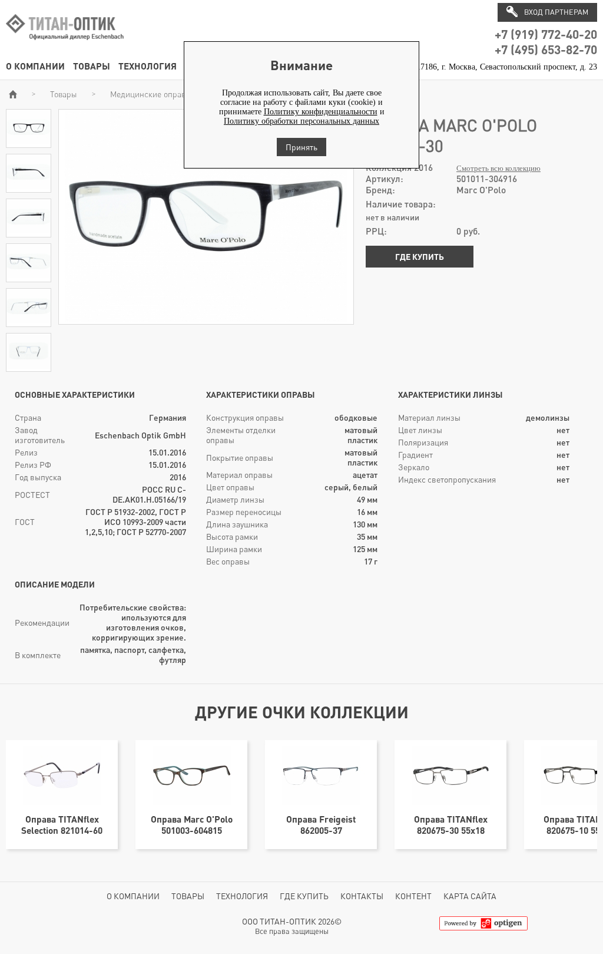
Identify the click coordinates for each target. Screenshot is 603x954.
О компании (35, 65)
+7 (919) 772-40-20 (546, 34)
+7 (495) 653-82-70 (546, 49)
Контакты (361, 896)
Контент (413, 896)
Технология (147, 65)
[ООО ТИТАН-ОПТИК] (65, 46)
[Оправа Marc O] (28, 142)
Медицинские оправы (150, 94)
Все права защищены (292, 931)
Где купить (419, 257)
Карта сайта (469, 896)
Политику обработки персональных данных (301, 121)
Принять (301, 147)
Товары (91, 65)
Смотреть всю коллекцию (498, 168)
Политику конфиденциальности (320, 111)
